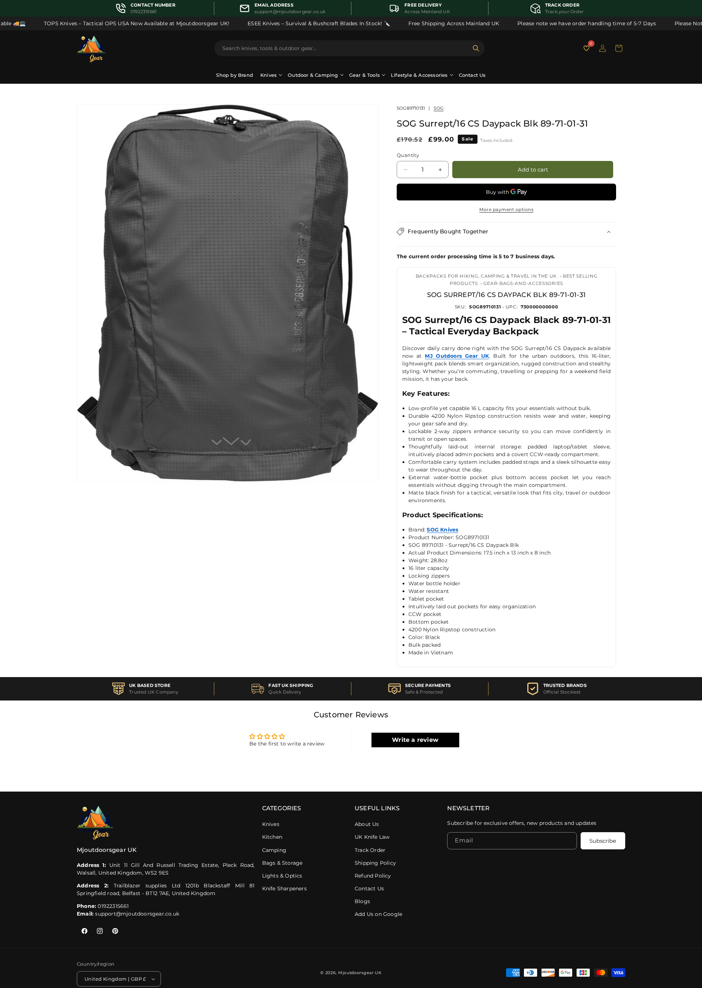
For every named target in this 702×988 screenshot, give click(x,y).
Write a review (415, 739)
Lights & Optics (282, 875)
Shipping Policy (375, 863)
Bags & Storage (282, 863)
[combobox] (345, 48)
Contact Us (472, 75)
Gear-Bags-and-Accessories (523, 283)
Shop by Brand (234, 75)
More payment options (506, 209)
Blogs (362, 901)
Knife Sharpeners (284, 888)
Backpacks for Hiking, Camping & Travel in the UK (486, 275)
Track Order (370, 850)
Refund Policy (373, 875)
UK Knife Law (372, 837)
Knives (270, 824)
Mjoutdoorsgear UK (360, 972)
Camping (274, 850)
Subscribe (602, 841)
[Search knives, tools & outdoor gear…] (476, 48)
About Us (367, 824)
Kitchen (272, 837)
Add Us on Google (378, 914)
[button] (619, 48)
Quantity (408, 155)
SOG (439, 108)
